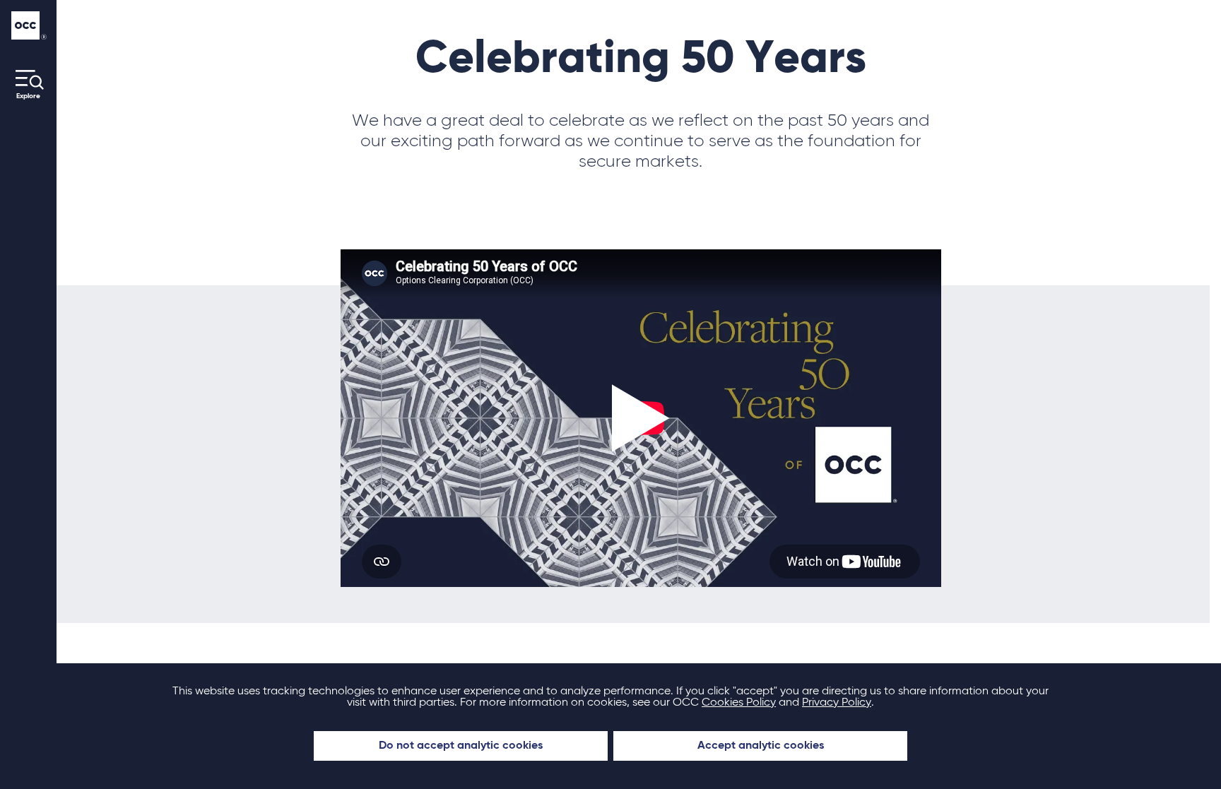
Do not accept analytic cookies (461, 746)
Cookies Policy (739, 702)
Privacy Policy (836, 702)
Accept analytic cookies (760, 746)
